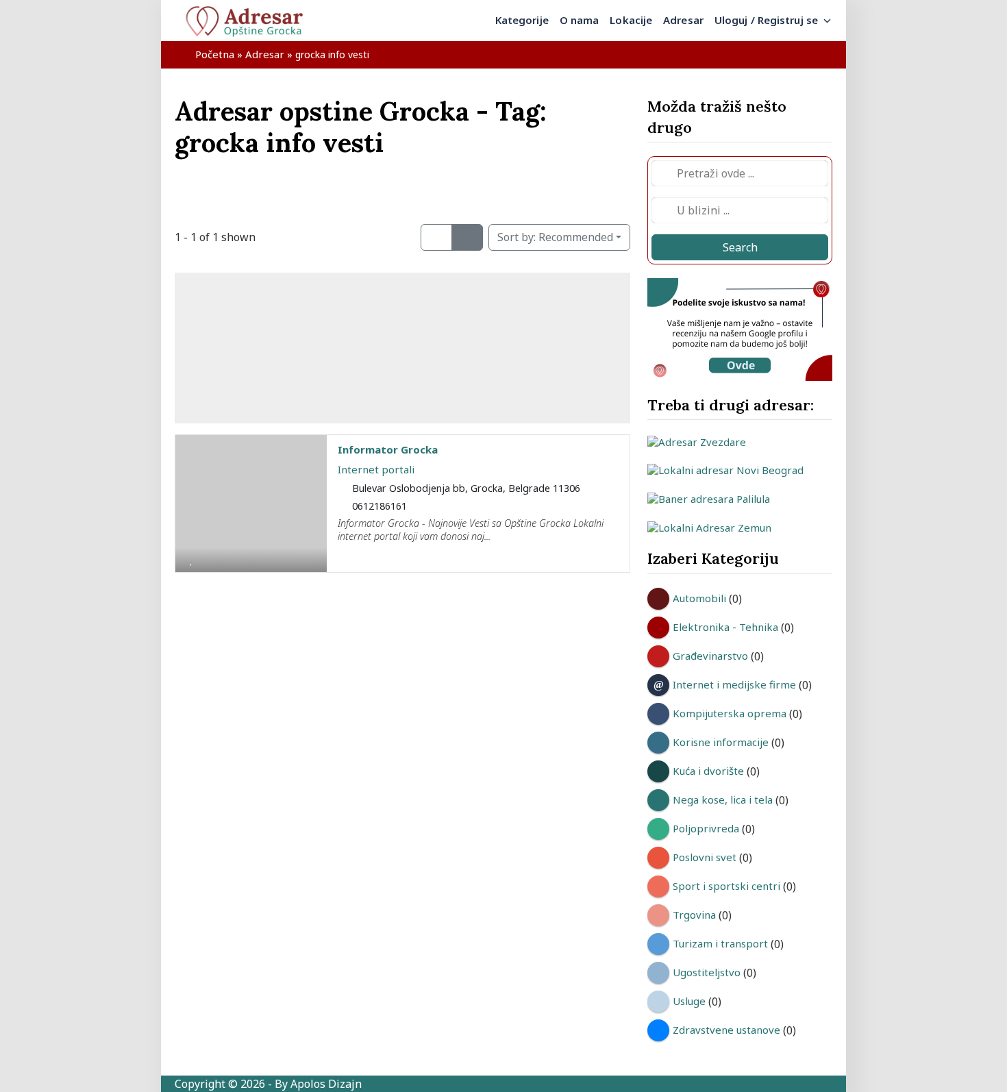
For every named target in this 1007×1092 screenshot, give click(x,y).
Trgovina (694, 914)
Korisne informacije (721, 742)
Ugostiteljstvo (707, 972)
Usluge (689, 1001)
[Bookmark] (191, 559)
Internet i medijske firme (734, 684)
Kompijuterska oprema (729, 713)
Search (740, 247)
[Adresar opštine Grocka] (250, 20)
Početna (214, 54)
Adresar (264, 54)
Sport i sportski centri (726, 886)
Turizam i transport (720, 943)
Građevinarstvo (710, 655)
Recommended (555, 237)
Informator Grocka (388, 449)
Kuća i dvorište (708, 771)
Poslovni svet (704, 857)
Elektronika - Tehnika (725, 627)
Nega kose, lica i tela (723, 799)
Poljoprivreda (706, 828)
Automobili (699, 598)
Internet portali (376, 469)
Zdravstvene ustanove (726, 1030)
